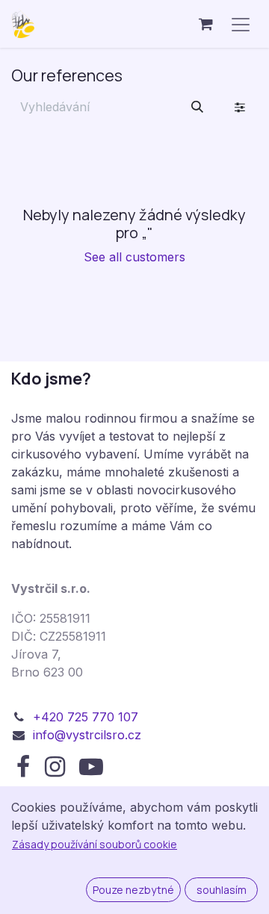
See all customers (134, 256)
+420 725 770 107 (85, 716)
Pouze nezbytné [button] (133, 890)
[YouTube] (91, 767)
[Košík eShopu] (205, 24)
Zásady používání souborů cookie (94, 844)
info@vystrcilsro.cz (87, 734)
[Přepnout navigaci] (240, 24)
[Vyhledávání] (197, 106)
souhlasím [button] (222, 890)
